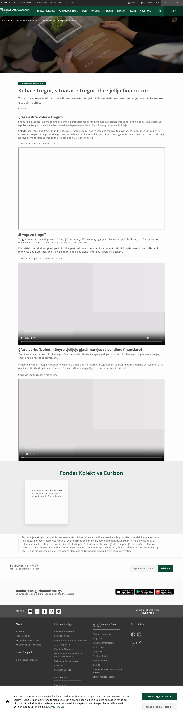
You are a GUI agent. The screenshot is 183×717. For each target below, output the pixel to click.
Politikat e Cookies (62, 635)
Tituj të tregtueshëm (102, 634)
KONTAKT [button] (121, 10)
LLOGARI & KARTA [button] (46, 10)
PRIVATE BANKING (26, 3)
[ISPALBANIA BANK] (15, 11)
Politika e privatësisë (64, 631)
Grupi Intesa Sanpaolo (26, 659)
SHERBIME (108, 10)
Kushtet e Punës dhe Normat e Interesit (107, 671)
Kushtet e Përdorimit (64, 649)
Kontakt (135, 3)
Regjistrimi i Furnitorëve (27, 640)
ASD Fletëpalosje (62, 644)
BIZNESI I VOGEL (41, 3)
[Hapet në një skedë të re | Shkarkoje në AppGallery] (164, 592)
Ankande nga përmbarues (28, 644)
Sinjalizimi (98, 651)
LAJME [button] (133, 10)
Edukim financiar (32, 20)
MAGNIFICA (13, 3)
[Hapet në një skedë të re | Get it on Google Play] (144, 592)
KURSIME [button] (95, 10)
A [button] (133, 643)
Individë (6, 20)
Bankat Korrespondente (104, 676)
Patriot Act (59, 665)
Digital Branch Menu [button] (143, 568)
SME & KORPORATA (56, 3)
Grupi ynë (17, 20)
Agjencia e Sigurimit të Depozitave (70, 640)
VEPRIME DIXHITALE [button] (68, 10)
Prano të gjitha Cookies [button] (160, 696)
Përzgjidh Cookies (62, 669)
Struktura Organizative (103, 642)
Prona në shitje (23, 635)
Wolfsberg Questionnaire (66, 661)
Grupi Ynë (97, 638)
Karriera (20, 631)
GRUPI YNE (145, 10)
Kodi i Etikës (98, 647)
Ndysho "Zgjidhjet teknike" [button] (160, 706)
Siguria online (61, 685)
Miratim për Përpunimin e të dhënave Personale (68, 655)
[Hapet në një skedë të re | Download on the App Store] (125, 592)
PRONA (71, 3)
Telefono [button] (165, 568)
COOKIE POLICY (55, 706)
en (177, 3)
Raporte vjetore (100, 660)
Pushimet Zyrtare (101, 656)
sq (166, 3)
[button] (159, 11)
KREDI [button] (84, 10)
